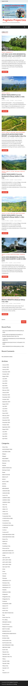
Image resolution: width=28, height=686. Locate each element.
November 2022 (6, 422)
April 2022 (4, 438)
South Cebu (5, 649)
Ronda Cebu (5, 635)
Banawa (4, 463)
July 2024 (4, 378)
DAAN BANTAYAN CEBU (8, 534)
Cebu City (4, 504)
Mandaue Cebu (6, 582)
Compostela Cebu (6, 516)
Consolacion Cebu (6, 523)
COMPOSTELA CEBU (7, 518)
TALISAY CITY (5, 668)
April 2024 (4, 385)
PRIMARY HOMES (6, 622)
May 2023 (4, 411)
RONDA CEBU (5, 638)
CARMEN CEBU (6, 497)
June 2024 (4, 381)
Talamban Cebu (6, 654)
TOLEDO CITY (5, 672)
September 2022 (6, 427)
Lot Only (12, 171)
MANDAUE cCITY (6, 580)
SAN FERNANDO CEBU (8, 645)
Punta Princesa (5, 624)
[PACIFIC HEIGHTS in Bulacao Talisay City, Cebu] (14, 288)
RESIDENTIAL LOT (9, 52)
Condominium (5, 520)
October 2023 (5, 399)
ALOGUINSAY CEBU (7, 449)
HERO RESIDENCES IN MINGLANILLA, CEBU (13, 346)
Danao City (5, 539)
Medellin (4, 589)
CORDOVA (5, 527)
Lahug (3, 555)
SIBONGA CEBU (6, 647)
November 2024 (6, 371)
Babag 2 (4, 456)
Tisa (3, 670)
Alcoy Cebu (5, 447)
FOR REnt (4, 543)
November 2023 (6, 397)
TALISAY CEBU (6, 661)
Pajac (3, 615)
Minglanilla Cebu (6, 596)
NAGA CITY (5, 605)
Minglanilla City (6, 599)
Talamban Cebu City (7, 656)
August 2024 (5, 376)
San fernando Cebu (6, 640)
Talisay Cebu (5, 665)
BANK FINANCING (7, 467)
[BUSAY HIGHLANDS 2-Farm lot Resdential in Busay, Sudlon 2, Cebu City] (14, 162)
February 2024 (5, 390)
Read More (4, 71)
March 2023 (5, 413)
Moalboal (4, 601)
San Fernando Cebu (6, 642)
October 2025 (5, 367)
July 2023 (4, 406)
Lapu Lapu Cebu (6, 557)
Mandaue (4, 578)
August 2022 (5, 429)
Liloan (3, 569)
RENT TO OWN (6, 629)
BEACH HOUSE (6, 474)
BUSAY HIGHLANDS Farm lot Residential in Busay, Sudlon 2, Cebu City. (13, 96)
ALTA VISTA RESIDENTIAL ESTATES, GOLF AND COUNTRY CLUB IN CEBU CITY (14, 259)
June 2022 (4, 434)
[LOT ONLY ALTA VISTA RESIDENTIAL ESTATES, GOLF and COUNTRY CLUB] (14, 43)
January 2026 (5, 364)
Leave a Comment (16, 57)
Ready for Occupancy (20, 132)
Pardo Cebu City (6, 617)
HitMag (15, 684)
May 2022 (4, 436)
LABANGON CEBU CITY (8, 553)
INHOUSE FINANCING (7, 550)
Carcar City (5, 495)
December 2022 (6, 420)
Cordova (4, 530)
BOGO (4, 479)
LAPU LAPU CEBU (6, 559)
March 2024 (5, 387)
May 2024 (4, 383)
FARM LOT (8, 93)
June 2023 (4, 408)
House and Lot (5, 548)
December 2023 (6, 394)
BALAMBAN (5, 458)
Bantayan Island (6, 470)
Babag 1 (4, 454)
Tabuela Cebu (5, 652)
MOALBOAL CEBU (6, 603)
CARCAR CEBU (6, 490)
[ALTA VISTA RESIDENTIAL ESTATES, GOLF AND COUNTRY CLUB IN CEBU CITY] (14, 245)
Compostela (5, 513)
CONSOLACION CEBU (7, 525)
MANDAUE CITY (6, 585)
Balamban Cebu (6, 460)
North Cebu (5, 610)
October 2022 (5, 424)
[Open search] (25, 27)
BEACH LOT (5, 477)
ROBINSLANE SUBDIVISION (9, 633)
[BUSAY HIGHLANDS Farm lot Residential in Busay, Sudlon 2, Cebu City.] (14, 83)
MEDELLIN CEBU (6, 592)
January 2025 (5, 369)
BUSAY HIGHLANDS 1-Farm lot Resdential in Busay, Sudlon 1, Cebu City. (13, 217)
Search (3, 319)
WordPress (9, 684)
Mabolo (4, 576)
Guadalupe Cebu (6, 546)
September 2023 (6, 401)
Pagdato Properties (14, 20)
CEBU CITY (4, 52)
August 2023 (5, 404)
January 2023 (5, 417)
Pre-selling (13, 132)
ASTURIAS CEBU (6, 451)
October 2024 (5, 374)
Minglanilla (5, 594)
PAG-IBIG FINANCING (7, 612)
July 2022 (4, 431)
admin (11, 57)
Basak (3, 472)
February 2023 (5, 415)
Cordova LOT (5, 532)
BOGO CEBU (5, 481)
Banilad (4, 465)
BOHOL (4, 483)
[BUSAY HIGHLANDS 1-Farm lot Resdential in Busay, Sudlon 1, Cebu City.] (14, 204)
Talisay (4, 658)
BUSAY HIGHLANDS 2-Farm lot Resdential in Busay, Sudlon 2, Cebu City (13, 176)
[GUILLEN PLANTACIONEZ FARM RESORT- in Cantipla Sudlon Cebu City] (14, 123)
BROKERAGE (5, 488)
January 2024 (5, 392)
